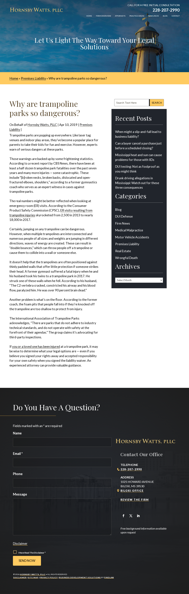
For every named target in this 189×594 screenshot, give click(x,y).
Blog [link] (165, 16)
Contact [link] (176, 16)
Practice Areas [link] (136, 16)
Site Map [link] (33, 577)
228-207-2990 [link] (166, 10)
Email (18, 454)
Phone (18, 474)
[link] (36, 10)
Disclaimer (20, 543)
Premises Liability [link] (127, 244)
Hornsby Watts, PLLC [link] (42, 125)
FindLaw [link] (109, 577)
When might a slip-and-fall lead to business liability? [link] (138, 134)
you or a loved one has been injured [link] (36, 346)
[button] (123, 516)
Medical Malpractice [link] (129, 230)
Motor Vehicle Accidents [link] (132, 237)
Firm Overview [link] (103, 16)
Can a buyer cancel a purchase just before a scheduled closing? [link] (138, 145)
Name (17, 433)
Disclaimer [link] (20, 577)
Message (20, 494)
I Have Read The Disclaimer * (32, 552)
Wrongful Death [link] (126, 258)
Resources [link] (153, 16)
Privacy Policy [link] (49, 577)
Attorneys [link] (120, 16)
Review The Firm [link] (135, 499)
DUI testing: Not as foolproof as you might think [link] (137, 169)
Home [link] (89, 16)
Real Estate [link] (123, 251)
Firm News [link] (122, 223)
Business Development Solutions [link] (80, 577)
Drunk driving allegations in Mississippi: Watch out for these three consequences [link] (137, 182)
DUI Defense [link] (124, 216)
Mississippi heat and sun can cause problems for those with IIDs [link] (138, 157)
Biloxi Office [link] (132, 490)
